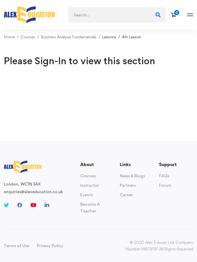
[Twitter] (6, 205)
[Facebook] (20, 205)
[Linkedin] (47, 205)
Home (9, 37)
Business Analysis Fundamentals (68, 37)
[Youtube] (33, 205)
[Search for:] (117, 15)
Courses (28, 37)
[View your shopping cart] (175, 15)
